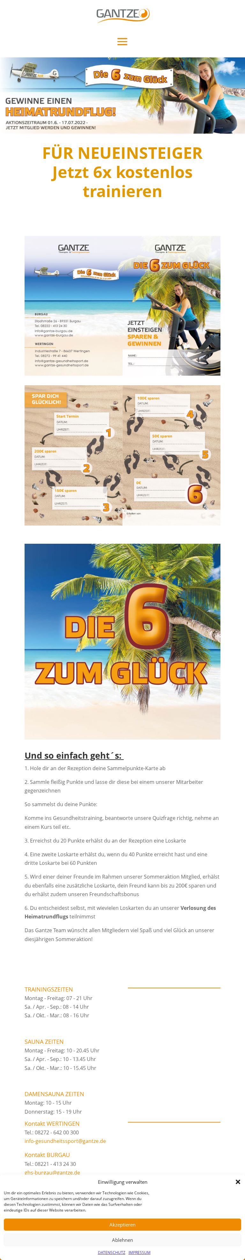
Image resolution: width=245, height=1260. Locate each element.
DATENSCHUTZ (111, 1252)
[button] (238, 1182)
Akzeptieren (122, 1224)
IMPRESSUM (140, 1252)
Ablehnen (122, 1240)
